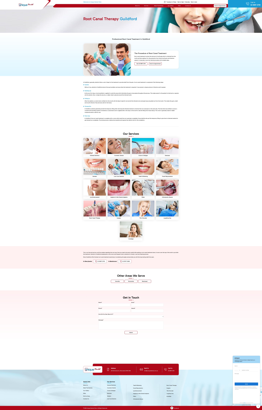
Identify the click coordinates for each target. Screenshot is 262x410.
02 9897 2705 (101, 261)
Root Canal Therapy (94, 218)
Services (146, 5)
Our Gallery (171, 5)
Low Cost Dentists (119, 176)
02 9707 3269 (126, 261)
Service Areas (86, 396)
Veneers (94, 176)
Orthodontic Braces (167, 197)
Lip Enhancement (94, 197)
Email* (132, 302)
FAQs (179, 5)
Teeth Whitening (143, 176)
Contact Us (188, 5)
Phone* (100, 308)
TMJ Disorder (143, 218)
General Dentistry (94, 155)
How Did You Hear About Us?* (105, 314)
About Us (137, 5)
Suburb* (133, 308)
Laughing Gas (167, 218)
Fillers (143, 197)
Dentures (167, 155)
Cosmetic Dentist (119, 155)
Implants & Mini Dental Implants (118, 197)
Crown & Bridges (143, 155)
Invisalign (131, 239)
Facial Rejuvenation (167, 176)
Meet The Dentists (158, 5)
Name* (100, 302)
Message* (101, 320)
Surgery (119, 218)
